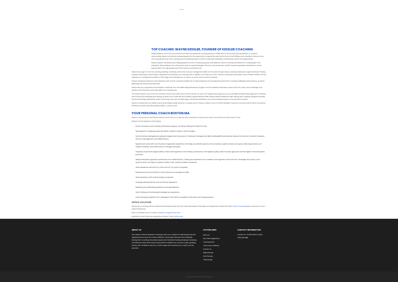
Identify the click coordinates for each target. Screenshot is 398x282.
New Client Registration (211, 238)
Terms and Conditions (211, 246)
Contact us (207, 249)
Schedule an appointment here (168, 213)
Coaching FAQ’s (209, 242)
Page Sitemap (208, 253)
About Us (206, 235)
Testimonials (178, 216)
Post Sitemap (208, 256)
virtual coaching (239, 206)
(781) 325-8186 (242, 238)
